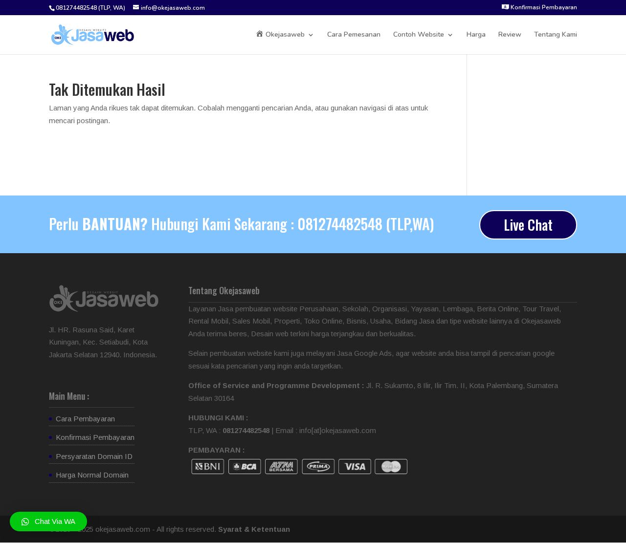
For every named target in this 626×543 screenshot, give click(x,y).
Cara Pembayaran (85, 418)
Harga (476, 35)
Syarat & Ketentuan (254, 529)
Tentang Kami (555, 35)
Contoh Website (418, 35)
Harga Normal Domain (92, 475)
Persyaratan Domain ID (94, 456)
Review (509, 35)
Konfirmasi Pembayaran (95, 437)
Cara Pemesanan (353, 35)
